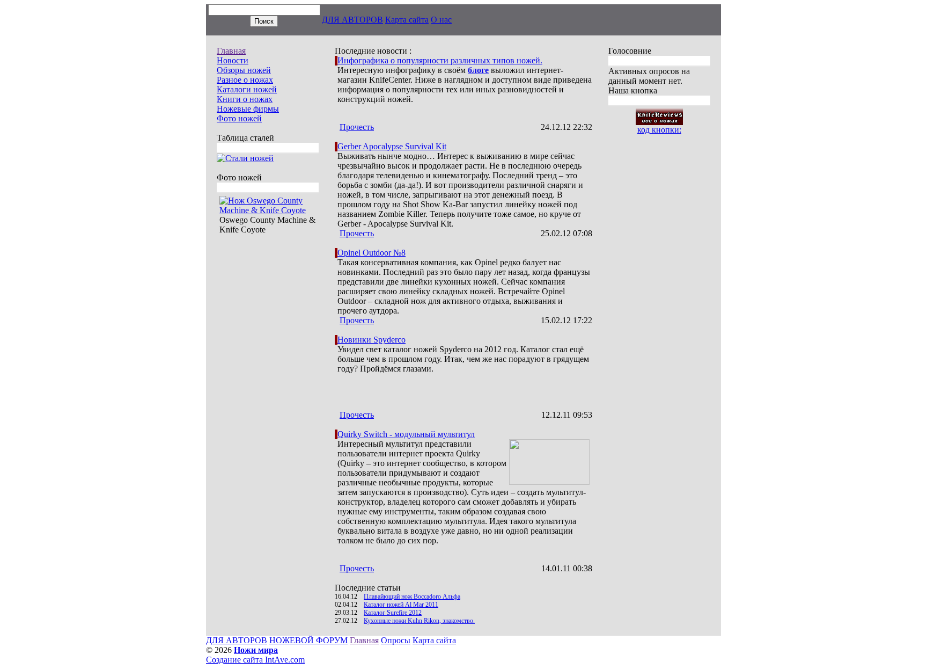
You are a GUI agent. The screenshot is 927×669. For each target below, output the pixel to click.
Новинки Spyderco (371, 339)
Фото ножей (239, 118)
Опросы (395, 640)
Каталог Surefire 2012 (393, 612)
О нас (441, 19)
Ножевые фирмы (248, 108)
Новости (232, 60)
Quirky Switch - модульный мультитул (406, 434)
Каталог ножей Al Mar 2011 (401, 604)
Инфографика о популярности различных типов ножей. (439, 60)
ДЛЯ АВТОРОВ (352, 19)
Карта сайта (407, 19)
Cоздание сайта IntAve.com (255, 659)
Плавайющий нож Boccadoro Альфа (412, 596)
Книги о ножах (245, 99)
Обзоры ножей (244, 70)
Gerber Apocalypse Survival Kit (391, 146)
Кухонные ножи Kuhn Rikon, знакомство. (419, 620)
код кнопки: (659, 129)
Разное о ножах (245, 79)
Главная (231, 50)
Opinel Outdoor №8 (371, 252)
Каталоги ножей (247, 89)
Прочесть (357, 127)
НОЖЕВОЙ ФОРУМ (308, 640)
